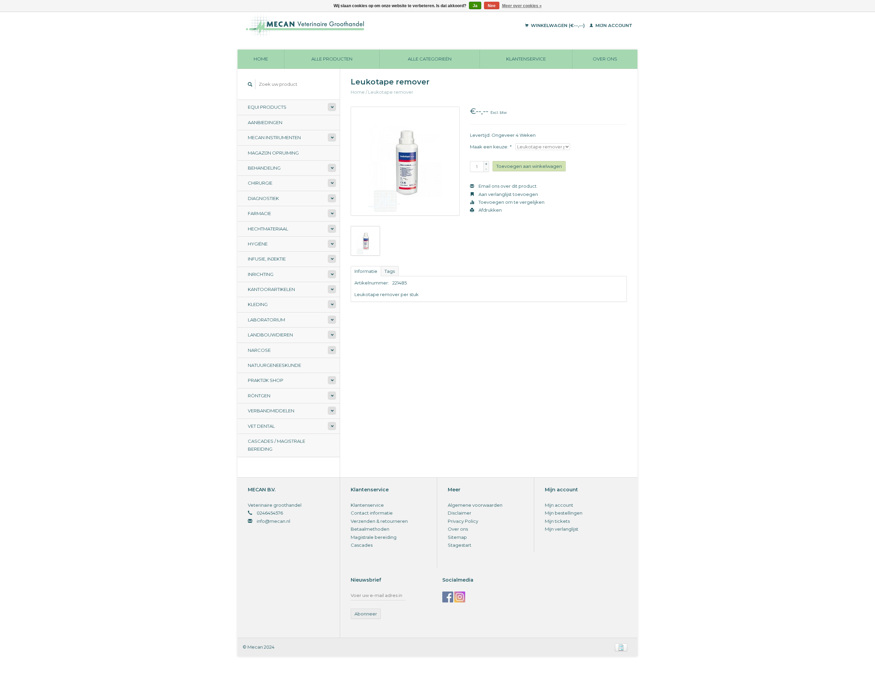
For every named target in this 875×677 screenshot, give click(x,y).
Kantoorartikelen (271, 289)
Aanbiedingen (265, 122)
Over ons (605, 59)
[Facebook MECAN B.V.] (447, 597)
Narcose (259, 350)
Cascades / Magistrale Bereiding (276, 445)
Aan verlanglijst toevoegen (507, 194)
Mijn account (613, 25)
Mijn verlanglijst (561, 529)
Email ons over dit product (507, 186)
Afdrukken (489, 210)
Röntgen (259, 395)
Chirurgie (260, 183)
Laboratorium (266, 319)
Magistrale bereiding (373, 537)
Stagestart (459, 545)
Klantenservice (526, 59)
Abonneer (365, 613)
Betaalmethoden (370, 529)
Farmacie (259, 213)
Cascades (362, 545)
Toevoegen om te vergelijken (510, 202)
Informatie (365, 271)
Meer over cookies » (522, 5)
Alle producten (331, 59)
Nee (492, 5)
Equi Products (267, 107)
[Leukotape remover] (405, 161)
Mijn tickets (557, 521)
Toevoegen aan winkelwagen (529, 166)
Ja (475, 5)
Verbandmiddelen (271, 410)
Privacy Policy (463, 521)
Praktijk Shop (265, 380)
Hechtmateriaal (268, 228)
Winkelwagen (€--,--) (557, 25)
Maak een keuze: (490, 146)
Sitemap (457, 537)
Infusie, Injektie (267, 259)
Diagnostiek (263, 198)
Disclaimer (459, 513)
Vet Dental (261, 426)
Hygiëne (258, 244)
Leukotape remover (390, 92)
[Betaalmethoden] (621, 647)
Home (261, 59)
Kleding (258, 304)
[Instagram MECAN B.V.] (459, 597)
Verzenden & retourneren (379, 521)
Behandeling (264, 168)
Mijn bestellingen (563, 513)
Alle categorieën (430, 59)
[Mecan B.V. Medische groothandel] (352, 25)
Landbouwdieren (270, 334)
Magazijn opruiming (273, 153)
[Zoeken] (250, 84)
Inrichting (260, 274)
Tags (390, 271)
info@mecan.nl (273, 521)
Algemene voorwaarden (475, 505)
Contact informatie (372, 513)
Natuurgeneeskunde (274, 365)
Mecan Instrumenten (274, 137)
